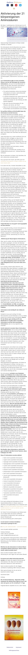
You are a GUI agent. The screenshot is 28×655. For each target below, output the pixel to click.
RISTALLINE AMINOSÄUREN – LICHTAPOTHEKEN (14, 526)
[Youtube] (16, 5)
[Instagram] (12, 5)
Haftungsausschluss (14, 650)
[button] (14, 8)
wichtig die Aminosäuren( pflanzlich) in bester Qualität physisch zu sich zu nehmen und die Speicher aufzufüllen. (14, 508)
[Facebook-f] (8, 5)
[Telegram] (20, 5)
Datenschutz (10, 647)
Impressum (18, 647)
